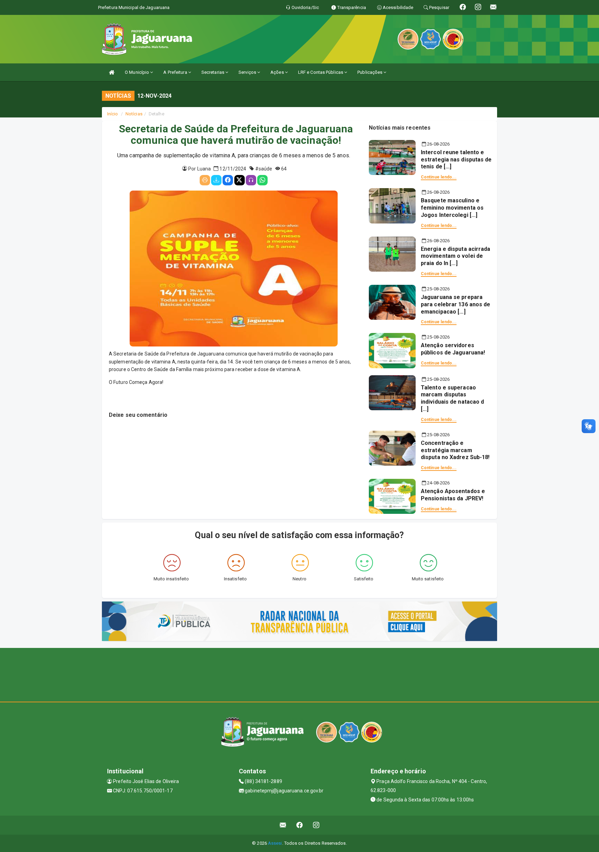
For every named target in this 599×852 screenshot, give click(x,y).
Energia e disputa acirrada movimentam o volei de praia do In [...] (456, 256)
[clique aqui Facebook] (300, 825)
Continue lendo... (439, 177)
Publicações (370, 72)
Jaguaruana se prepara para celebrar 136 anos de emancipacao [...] (456, 304)
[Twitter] (239, 180)
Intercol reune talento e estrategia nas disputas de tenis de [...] (456, 159)
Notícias (133, 113)
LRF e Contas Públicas (321, 72)
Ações (277, 72)
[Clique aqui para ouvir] (251, 180)
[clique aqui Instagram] (316, 825)
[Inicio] (111, 72)
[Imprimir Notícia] (205, 180)
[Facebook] (228, 180)
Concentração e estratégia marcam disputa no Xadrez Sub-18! (455, 450)
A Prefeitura (175, 72)
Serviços (247, 72)
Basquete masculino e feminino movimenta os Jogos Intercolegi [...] (452, 207)
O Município (137, 72)
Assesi (275, 843)
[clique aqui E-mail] (283, 825)
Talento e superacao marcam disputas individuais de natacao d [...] (452, 398)
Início (112, 113)
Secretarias (213, 72)
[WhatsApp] (262, 180)
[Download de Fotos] (216, 180)
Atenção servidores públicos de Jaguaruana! (453, 349)
